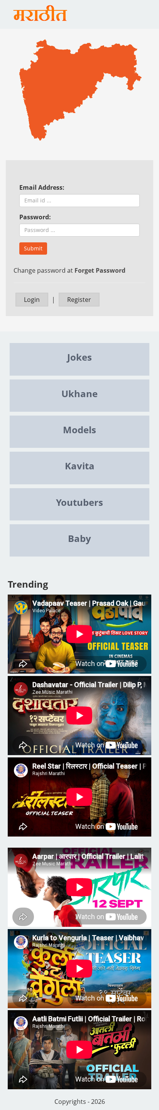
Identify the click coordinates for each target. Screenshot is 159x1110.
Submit (33, 248)
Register (79, 299)
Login (32, 299)
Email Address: (41, 187)
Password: (35, 217)
